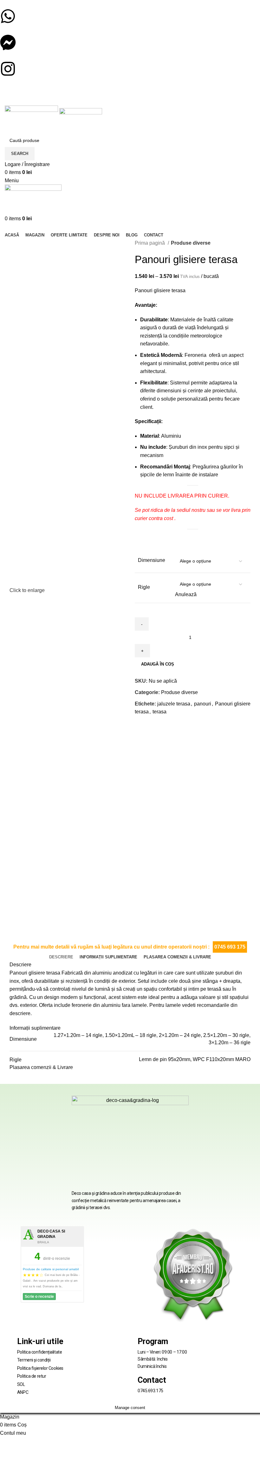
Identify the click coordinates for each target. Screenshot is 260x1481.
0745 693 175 (229, 947)
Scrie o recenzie (39, 1296)
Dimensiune (151, 560)
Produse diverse (191, 243)
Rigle (144, 587)
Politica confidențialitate (39, 1352)
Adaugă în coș (157, 664)
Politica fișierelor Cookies (40, 1368)
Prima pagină (150, 243)
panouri (202, 703)
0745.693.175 (150, 1390)
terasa (159, 711)
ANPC (22, 1392)
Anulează (186, 594)
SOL (21, 1384)
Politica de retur (31, 1376)
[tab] (61, 957)
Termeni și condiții (33, 1359)
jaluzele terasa (173, 703)
